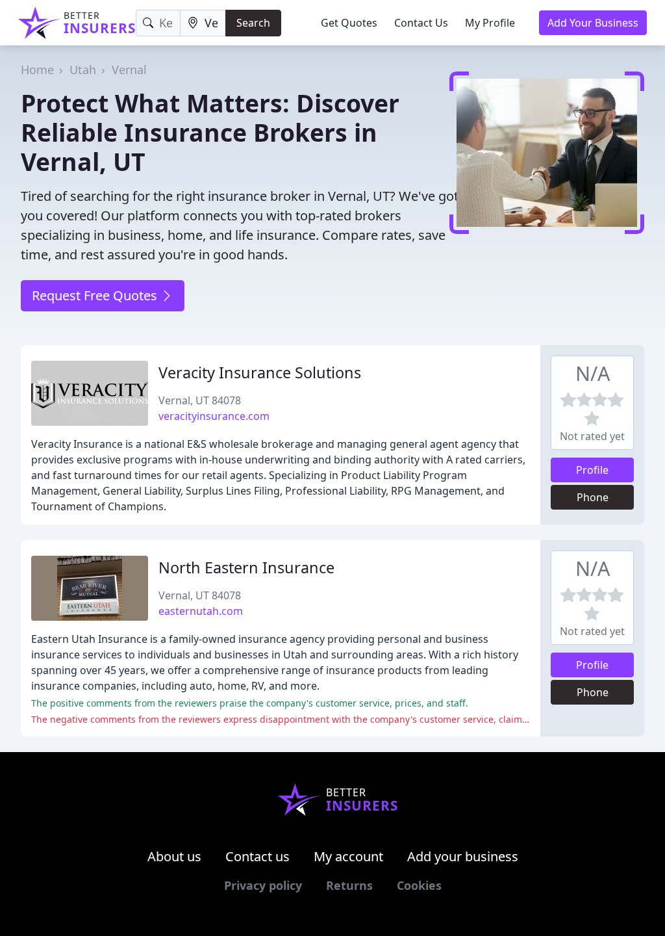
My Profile (490, 23)
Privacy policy (263, 885)
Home (37, 69)
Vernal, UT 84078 (199, 400)
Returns (349, 885)
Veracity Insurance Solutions (259, 372)
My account (348, 856)
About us (174, 856)
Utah (82, 69)
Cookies (419, 885)
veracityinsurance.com (214, 416)
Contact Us (421, 23)
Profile (592, 470)
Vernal (129, 69)
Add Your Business (592, 23)
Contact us (257, 856)
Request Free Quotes (96, 295)
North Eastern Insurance (246, 567)
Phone (593, 497)
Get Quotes (349, 23)
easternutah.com (200, 611)
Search (253, 23)
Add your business (462, 856)
